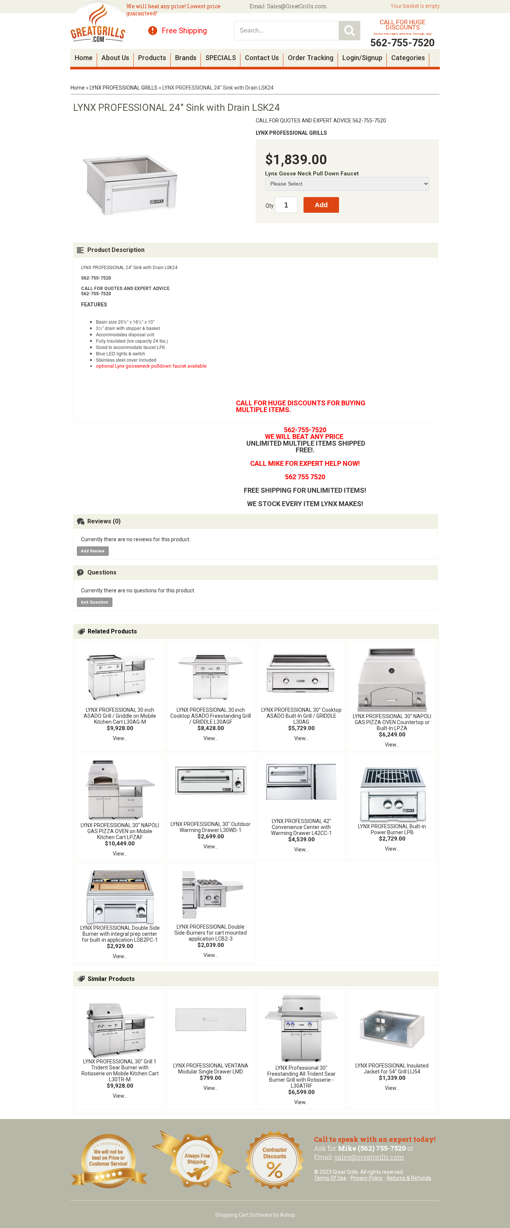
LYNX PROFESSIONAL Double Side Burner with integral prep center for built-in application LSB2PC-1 (120, 934)
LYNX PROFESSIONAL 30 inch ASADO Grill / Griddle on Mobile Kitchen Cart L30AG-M (120, 716)
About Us (115, 58)
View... (120, 738)
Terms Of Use (330, 1178)
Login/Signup (362, 58)
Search (349, 30)
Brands (185, 58)
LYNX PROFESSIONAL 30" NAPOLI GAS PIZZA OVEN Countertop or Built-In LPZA (392, 722)
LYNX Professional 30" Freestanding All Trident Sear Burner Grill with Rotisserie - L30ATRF (301, 1077)
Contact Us (262, 58)
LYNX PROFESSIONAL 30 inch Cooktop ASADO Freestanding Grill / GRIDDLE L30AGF (210, 716)
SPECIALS (220, 58)
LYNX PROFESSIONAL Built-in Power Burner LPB (392, 829)
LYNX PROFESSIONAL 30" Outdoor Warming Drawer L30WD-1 (211, 827)
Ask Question (94, 602)
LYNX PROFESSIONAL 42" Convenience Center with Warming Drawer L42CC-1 (301, 827)
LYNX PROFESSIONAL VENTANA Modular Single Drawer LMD (210, 1069)
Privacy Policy (367, 1178)
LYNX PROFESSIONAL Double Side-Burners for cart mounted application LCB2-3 (210, 933)
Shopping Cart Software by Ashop (255, 1215)
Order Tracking (310, 58)
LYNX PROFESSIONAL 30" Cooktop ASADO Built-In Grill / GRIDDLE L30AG (301, 716)
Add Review (93, 551)
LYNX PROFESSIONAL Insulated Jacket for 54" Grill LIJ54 (392, 1069)
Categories (408, 58)
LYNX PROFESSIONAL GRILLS (124, 88)
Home (84, 58)
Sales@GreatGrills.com (296, 6)
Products (152, 58)
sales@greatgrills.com (369, 1157)
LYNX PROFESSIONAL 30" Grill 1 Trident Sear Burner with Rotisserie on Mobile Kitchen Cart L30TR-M (120, 1070)
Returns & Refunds (409, 1178)
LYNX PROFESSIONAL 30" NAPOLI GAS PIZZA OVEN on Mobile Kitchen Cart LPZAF (120, 831)
